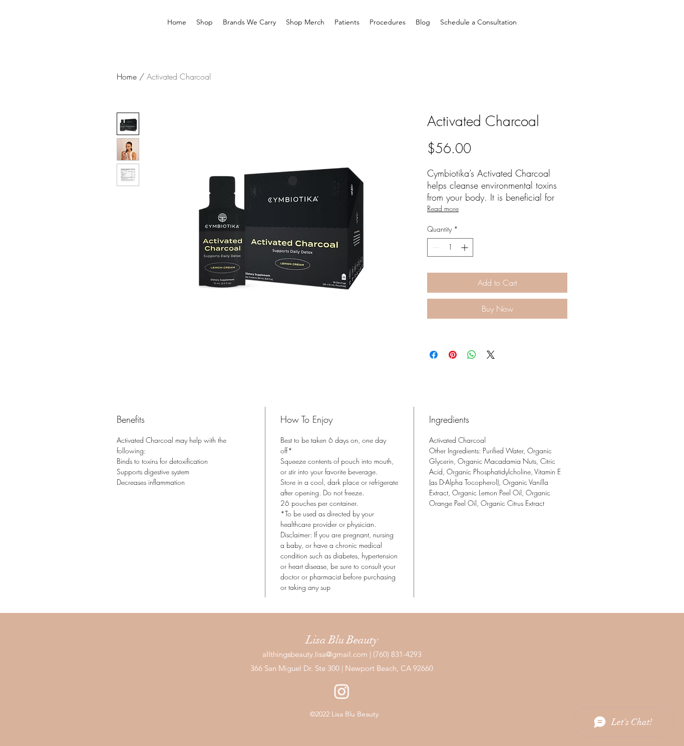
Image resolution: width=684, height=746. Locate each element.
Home (127, 76)
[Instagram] (342, 691)
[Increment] (465, 247)
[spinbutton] (450, 247)
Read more (443, 208)
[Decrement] (435, 247)
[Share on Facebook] (434, 355)
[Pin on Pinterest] (453, 355)
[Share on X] (491, 355)
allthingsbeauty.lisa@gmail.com (315, 654)
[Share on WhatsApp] (472, 355)
